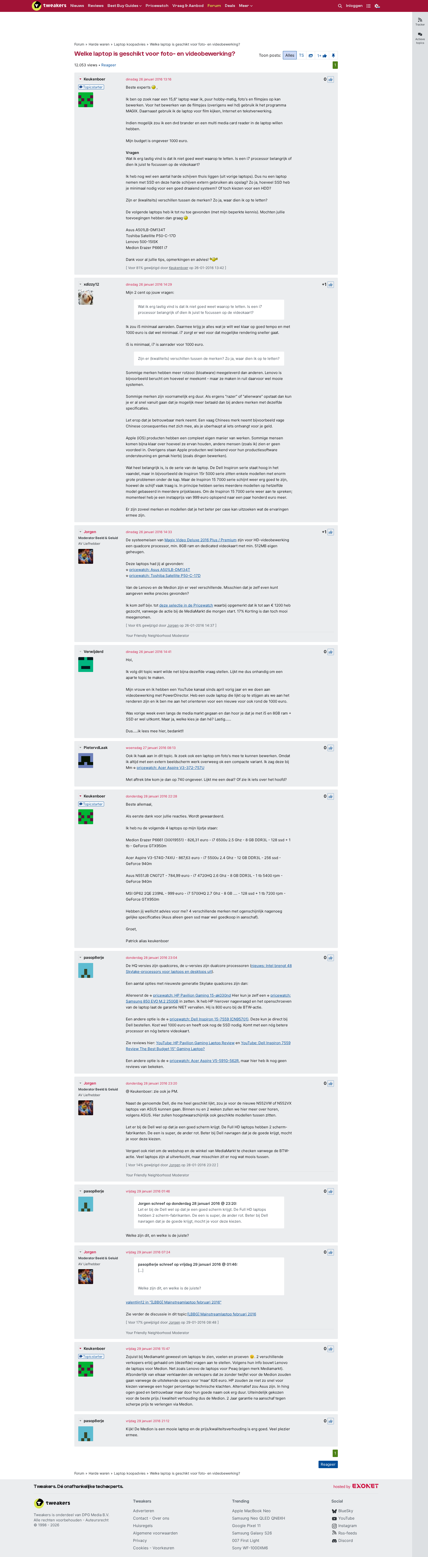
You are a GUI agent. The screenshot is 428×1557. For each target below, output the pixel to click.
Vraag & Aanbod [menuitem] (188, 5)
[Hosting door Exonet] (355, 1486)
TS (301, 55)
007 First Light (245, 1540)
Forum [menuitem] (214, 5)
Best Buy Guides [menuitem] (122, 5)
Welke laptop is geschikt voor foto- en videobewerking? (195, 44)
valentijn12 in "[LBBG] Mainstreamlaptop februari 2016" (173, 1302)
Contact (140, 1518)
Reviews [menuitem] (96, 5)
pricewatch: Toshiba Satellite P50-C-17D (165, 575)
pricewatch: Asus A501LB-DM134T (159, 569)
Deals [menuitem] (230, 5)
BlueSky (345, 1510)
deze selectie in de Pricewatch (186, 605)
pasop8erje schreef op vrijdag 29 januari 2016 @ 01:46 (187, 1264)
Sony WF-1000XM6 (250, 1547)
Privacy (140, 1540)
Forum (79, 44)
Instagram (347, 1525)
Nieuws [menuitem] (77, 5)
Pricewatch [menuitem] (157, 5)
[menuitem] (340, 6)
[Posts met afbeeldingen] (310, 55)
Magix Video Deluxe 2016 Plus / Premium (200, 540)
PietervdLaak (96, 747)
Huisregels (143, 1525)
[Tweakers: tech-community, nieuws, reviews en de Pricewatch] (49, 6)
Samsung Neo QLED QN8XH (258, 1518)
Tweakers (42, 1514)
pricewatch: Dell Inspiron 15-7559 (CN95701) (209, 1019)
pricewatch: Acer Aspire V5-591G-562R (204, 1060)
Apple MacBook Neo (251, 1510)
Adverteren (143, 1510)
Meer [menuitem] (244, 5)
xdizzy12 (91, 284)
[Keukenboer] (85, 99)
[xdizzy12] (85, 297)
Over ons (160, 1518)
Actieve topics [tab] (420, 41)
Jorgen (90, 531)
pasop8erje (94, 957)
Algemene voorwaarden (155, 1533)
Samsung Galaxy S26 (252, 1533)
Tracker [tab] (420, 24)
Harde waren (99, 44)
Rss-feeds (347, 1533)
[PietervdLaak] (85, 760)
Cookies (140, 1547)
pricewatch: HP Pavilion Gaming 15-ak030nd (192, 995)
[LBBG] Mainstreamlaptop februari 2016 (221, 1314)
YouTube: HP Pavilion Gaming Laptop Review (195, 1042)
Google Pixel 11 (246, 1525)
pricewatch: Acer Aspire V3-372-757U (170, 767)
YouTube (346, 1518)
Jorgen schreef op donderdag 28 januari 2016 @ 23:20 (187, 1203)
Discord (345, 1540)
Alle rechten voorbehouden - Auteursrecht (71, 1520)
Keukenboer (94, 79)
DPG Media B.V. (95, 1514)
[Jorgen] (85, 556)
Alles (289, 55)
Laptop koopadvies (129, 44)
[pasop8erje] (85, 970)
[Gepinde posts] (333, 55)
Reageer (108, 65)
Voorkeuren (163, 1547)
